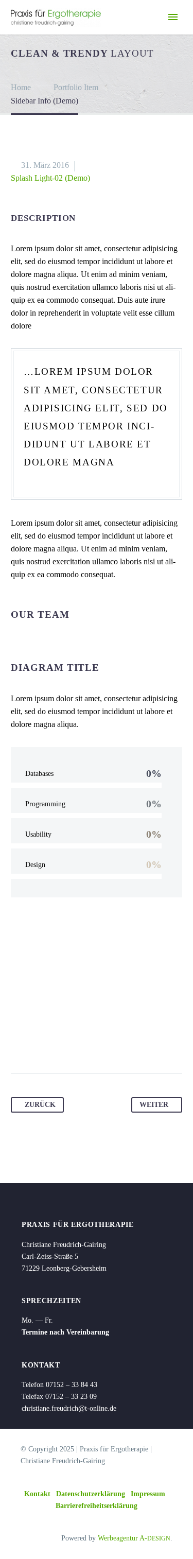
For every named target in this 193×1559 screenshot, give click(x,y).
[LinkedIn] (98, 1041)
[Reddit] (117, 1041)
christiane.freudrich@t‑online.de (69, 1408)
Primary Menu (173, 17)
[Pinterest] (58, 1041)
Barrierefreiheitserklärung (96, 1506)
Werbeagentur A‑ (134, 1538)
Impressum (148, 1494)
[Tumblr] (78, 1041)
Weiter (153, 1104)
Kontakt (37, 1494)
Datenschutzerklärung (90, 1494)
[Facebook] (19, 1041)
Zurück (40, 1104)
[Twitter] (39, 1041)
